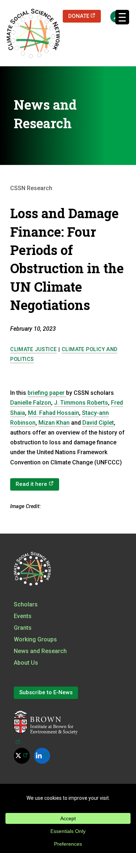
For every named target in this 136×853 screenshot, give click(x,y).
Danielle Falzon (30, 402)
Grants (23, 627)
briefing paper (47, 392)
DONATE (84, 15)
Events (23, 616)
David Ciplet (98, 422)
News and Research (40, 651)
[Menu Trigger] (122, 17)
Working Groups (35, 639)
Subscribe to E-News (46, 692)
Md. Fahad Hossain (53, 412)
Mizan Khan (54, 422)
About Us (26, 662)
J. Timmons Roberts (81, 402)
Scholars (26, 604)
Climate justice (33, 349)
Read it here (37, 483)
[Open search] (112, 16)
